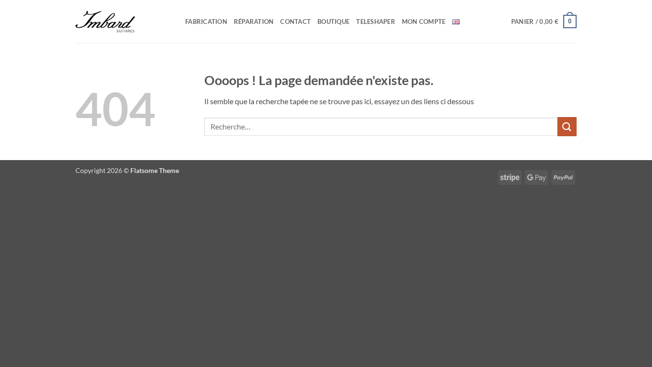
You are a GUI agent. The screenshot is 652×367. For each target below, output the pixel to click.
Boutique (333, 21)
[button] (544, 21)
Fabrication (206, 21)
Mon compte (424, 21)
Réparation (254, 21)
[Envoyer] (567, 126)
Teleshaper (375, 21)
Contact (295, 21)
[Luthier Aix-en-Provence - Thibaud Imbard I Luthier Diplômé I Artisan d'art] (123, 21)
